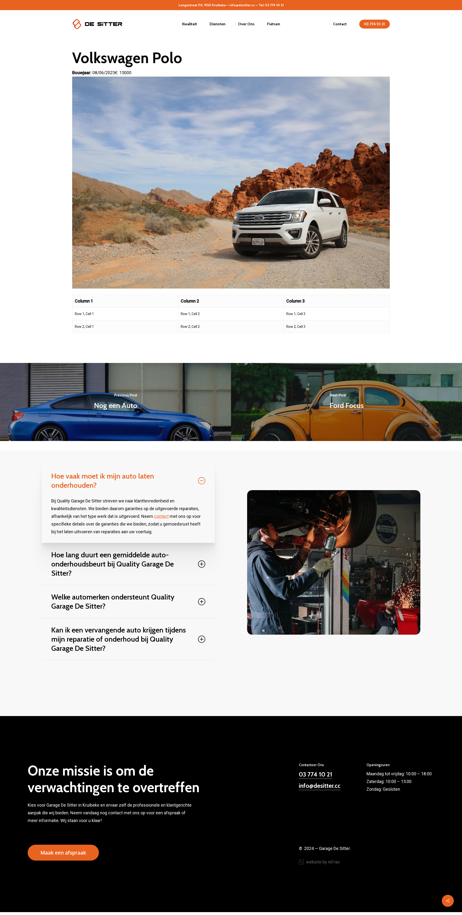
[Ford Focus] (346, 402)
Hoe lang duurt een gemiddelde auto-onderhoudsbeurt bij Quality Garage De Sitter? (112, 564)
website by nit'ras (323, 861)
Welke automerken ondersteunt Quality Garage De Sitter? (112, 601)
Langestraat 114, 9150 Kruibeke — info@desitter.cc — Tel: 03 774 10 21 (231, 5)
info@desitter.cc (319, 785)
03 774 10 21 (315, 774)
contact (161, 516)
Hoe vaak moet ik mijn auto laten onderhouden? (102, 481)
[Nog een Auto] (115, 402)
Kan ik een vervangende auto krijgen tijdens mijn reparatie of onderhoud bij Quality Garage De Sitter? (118, 639)
